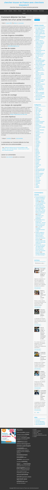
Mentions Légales (37, 430)
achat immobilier (19, 138)
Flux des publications (40, 421)
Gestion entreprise (25, 450)
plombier (28, 469)
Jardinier (19, 459)
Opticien (37, 157)
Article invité (35, 432)
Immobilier (9, 138)
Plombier (37, 162)
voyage (26, 481)
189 (38, 412)
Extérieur (37, 124)
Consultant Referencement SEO (40, 435)
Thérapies (38, 181)
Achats (37, 107)
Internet (37, 139)
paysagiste (21, 468)
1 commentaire (21, 23)
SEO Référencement (40, 170)
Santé (24, 10)
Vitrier (37, 184)
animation (27, 432)
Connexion (38, 420)
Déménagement (39, 117)
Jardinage (38, 141)
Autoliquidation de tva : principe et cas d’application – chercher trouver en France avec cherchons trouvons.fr (40, 222)
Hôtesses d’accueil (39, 132)
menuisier (27, 464)
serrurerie (24, 474)
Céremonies (38, 114)
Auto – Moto (29, 10)
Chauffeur (19, 438)
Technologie (41, 10)
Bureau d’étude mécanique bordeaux (22, 436)
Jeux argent (38, 142)
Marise (15, 23)
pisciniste (27, 468)
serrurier (19, 477)
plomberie (24, 469)
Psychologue (25, 471)
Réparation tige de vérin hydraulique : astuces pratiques (40, 38)
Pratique (20, 10)
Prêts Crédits (38, 164)
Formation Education (40, 129)
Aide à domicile (39, 110)
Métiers (37, 155)
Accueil (5, 10)
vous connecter (9, 157)
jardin (25, 457)
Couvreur (19, 439)
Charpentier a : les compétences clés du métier (40, 70)
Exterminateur (38, 125)
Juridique (37, 143)
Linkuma (24, 459)
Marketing (38, 152)
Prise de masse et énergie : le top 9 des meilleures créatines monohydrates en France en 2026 (40, 43)
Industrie (37, 135)
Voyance (37, 187)
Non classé (38, 156)
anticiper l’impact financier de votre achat (18, 114)
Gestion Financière (21, 451)
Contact (24, 13)
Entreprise (35, 10)
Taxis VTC (38, 178)
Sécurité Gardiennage (40, 169)
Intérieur (37, 138)
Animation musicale (21, 434)
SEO (28, 472)
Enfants (37, 118)
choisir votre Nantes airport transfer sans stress (40, 90)
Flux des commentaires (40, 422)
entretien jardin (21, 446)
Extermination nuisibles (40, 127)
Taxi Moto (38, 177)
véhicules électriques (21, 483)
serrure (19, 474)
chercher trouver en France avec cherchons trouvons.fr (27, 488)
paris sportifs (27, 465)
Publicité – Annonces (37, 433)
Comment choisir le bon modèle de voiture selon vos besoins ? (40, 242)
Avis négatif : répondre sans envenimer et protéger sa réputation (40, 29)
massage (21, 464)
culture (19, 442)
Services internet (39, 174)
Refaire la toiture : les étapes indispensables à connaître (40, 34)
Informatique (38, 136)
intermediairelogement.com (13, 46)
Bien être (37, 113)
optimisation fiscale (21, 465)
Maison (15, 10)
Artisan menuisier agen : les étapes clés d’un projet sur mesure (41, 66)
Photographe (38, 159)
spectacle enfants (26, 476)
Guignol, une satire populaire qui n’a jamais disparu (40, 203)
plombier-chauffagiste (20, 471)
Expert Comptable (39, 122)
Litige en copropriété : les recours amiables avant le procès (40, 94)
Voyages (10, 10)
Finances (37, 128)
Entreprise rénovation (40, 121)
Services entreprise (40, 173)
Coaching (38, 115)
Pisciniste (38, 160)
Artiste (27, 434)
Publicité (37, 166)
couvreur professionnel (24, 439)
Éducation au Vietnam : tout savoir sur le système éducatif (40, 85)
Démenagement (26, 443)
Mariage (37, 150)
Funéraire (38, 131)
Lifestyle (37, 146)
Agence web (38, 108)
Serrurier (37, 171)
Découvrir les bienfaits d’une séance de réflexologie (40, 98)
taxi (23, 481)
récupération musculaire (22, 472)
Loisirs (37, 148)
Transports (38, 183)
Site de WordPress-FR (40, 424)
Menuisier (38, 153)
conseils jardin (25, 438)
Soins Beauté (38, 176)
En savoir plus (37, 307)
